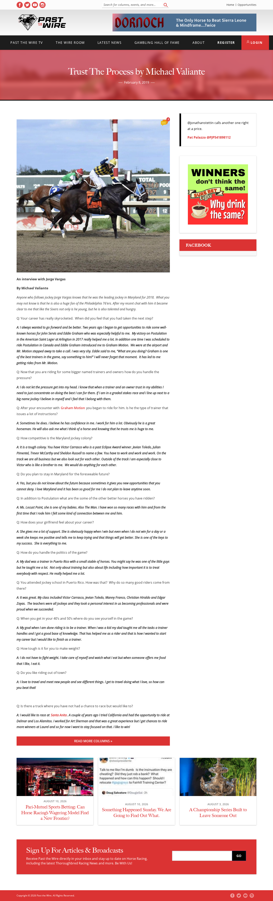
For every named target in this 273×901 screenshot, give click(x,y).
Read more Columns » (93, 741)
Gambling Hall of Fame (157, 42)
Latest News (110, 42)
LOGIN (256, 42)
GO (238, 856)
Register (226, 42)
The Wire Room (70, 42)
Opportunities (247, 5)
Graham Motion (73, 408)
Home (230, 5)
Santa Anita (59, 715)
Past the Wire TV (26, 42)
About (198, 42)
